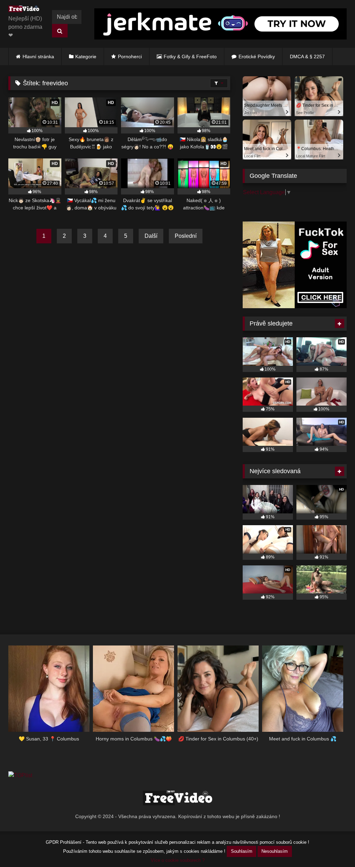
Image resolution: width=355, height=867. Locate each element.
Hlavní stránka (38, 56)
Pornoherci (130, 56)
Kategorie (85, 56)
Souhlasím (241, 851)
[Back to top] (333, 846)
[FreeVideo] (25, 10)
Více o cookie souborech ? (178, 860)
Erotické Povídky (257, 56)
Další (151, 236)
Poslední (186, 236)
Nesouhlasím (274, 851)
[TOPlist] (20, 775)
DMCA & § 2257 (307, 56)
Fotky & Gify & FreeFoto (190, 56)
